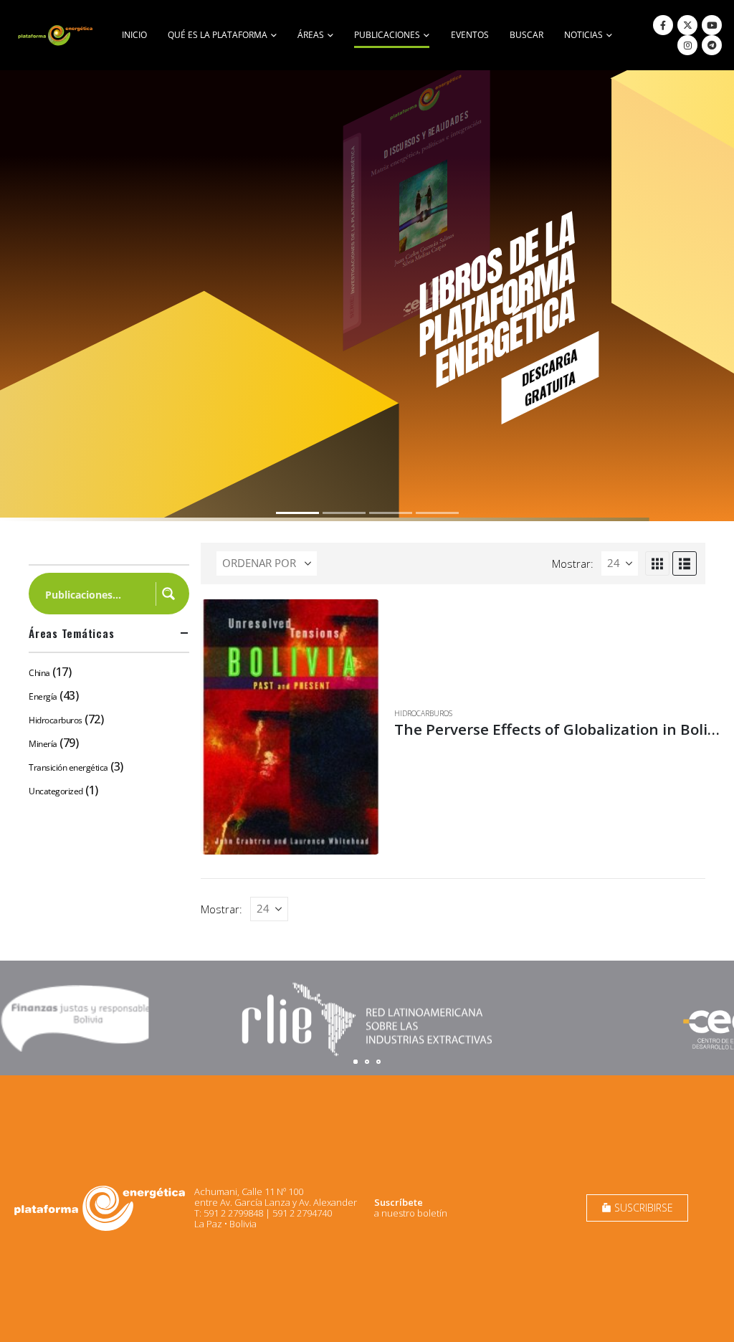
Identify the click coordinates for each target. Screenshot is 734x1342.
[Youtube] (712, 25)
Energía (43, 696)
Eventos (470, 35)
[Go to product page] (290, 727)
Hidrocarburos (423, 713)
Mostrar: (573, 563)
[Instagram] (687, 45)
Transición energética (68, 767)
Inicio (134, 35)
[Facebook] (663, 25)
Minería (43, 744)
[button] (657, 563)
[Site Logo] (56, 35)
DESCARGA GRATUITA (549, 377)
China (39, 673)
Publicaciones (387, 35)
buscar (526, 35)
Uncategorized (56, 791)
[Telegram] (712, 45)
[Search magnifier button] (168, 593)
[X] (687, 25)
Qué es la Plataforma (217, 35)
